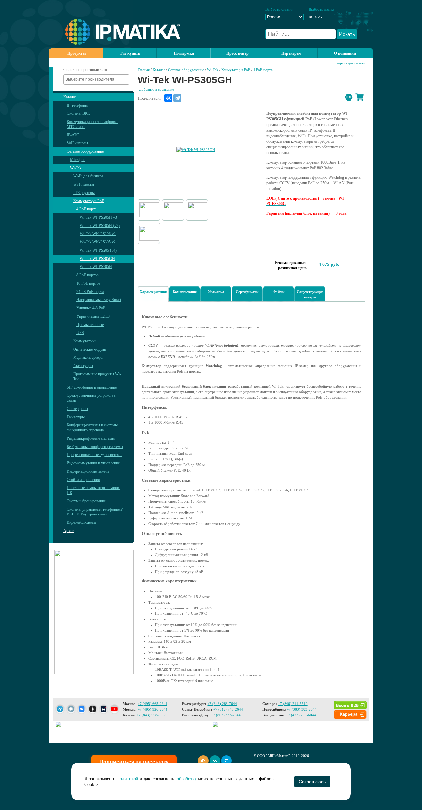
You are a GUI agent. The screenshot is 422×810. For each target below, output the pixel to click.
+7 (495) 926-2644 (152, 709)
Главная (144, 70)
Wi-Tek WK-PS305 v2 (98, 242)
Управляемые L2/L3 (93, 316)
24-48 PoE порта (90, 291)
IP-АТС (73, 135)
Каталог (69, 97)
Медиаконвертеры (88, 357)
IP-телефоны (77, 105)
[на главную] (114, 43)
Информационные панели (88, 471)
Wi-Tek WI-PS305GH (97, 258)
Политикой (127, 778)
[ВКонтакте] (168, 98)
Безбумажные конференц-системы (95, 446)
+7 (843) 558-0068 (151, 715)
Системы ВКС (78, 113)
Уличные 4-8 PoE (90, 308)
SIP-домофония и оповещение (92, 387)
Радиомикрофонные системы (91, 438)
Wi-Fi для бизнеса (88, 176)
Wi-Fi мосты (83, 184)
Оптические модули (89, 349)
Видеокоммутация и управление (93, 463)
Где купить (130, 53)
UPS (80, 332)
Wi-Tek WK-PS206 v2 (98, 234)
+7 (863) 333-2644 (226, 715)
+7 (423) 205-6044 (301, 715)
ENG (318, 17)
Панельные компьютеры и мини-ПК (93, 490)
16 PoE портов (88, 283)
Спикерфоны (77, 408)
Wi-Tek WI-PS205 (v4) (98, 250)
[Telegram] (177, 98)
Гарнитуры (76, 417)
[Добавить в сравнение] (156, 89)
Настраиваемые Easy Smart (98, 299)
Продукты (76, 53)
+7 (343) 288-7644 (222, 704)
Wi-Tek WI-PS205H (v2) (100, 225)
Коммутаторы (84, 341)
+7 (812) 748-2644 (228, 709)
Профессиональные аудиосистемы (94, 454)
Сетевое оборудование (85, 151)
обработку (187, 778)
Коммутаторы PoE (88, 201)
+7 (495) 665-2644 (152, 704)
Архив (68, 530)
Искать (347, 34)
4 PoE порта (86, 209)
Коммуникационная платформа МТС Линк (92, 124)
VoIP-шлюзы (77, 143)
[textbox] (98, 79)
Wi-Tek (75, 168)
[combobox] (96, 79)
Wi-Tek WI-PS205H (96, 267)
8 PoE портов (87, 275)
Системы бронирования (86, 501)
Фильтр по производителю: (85, 69)
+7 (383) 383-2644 (301, 709)
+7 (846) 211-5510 (293, 704)
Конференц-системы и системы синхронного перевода (92, 427)
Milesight (77, 159)
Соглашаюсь (312, 781)
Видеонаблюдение (81, 522)
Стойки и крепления (83, 479)
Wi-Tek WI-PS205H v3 (98, 217)
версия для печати (351, 63)
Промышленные (90, 324)
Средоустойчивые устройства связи (91, 398)
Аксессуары (83, 365)
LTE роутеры (84, 192)
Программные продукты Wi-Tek (97, 376)
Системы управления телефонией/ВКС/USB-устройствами (95, 511)
